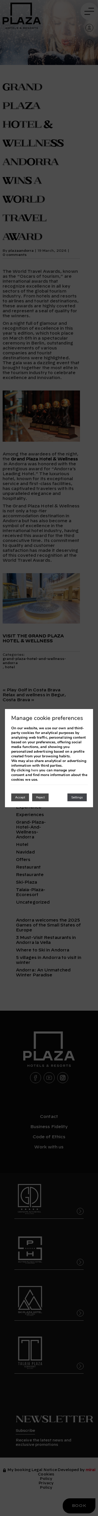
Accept (20, 797)
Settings (77, 797)
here (34, 770)
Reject (40, 797)
